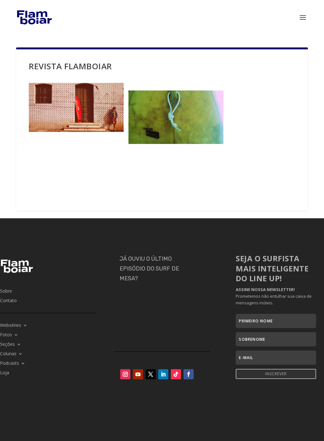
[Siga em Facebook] (189, 374)
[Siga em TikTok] (176, 374)
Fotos (6, 335)
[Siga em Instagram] (125, 374)
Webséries (10, 325)
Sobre (6, 291)
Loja (4, 373)
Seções (7, 344)
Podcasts (9, 363)
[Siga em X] (151, 374)
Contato (8, 300)
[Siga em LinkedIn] (163, 374)
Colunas (8, 354)
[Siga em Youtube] (138, 374)
